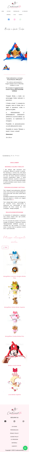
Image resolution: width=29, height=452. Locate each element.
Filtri (5, 247)
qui (13, 199)
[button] (25, 448)
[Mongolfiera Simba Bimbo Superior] (14, 292)
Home (3, 11)
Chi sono (8, 11)
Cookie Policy (14, 436)
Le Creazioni (14, 439)
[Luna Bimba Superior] (14, 380)
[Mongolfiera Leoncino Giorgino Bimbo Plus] (14, 261)
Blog (15, 14)
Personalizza (16, 11)
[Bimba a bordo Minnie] (14, 351)
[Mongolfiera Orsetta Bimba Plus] (14, 321)
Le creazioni (25, 11)
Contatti (20, 14)
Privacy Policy (14, 433)
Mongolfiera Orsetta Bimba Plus (14, 336)
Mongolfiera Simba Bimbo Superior (14, 307)
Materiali (9, 14)
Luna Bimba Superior (14, 394)
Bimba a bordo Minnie (14, 365)
